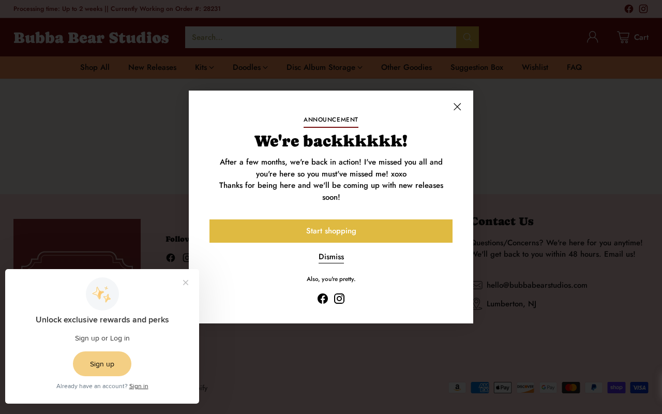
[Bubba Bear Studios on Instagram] (339, 300)
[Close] (457, 106)
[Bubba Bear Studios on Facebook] (323, 300)
